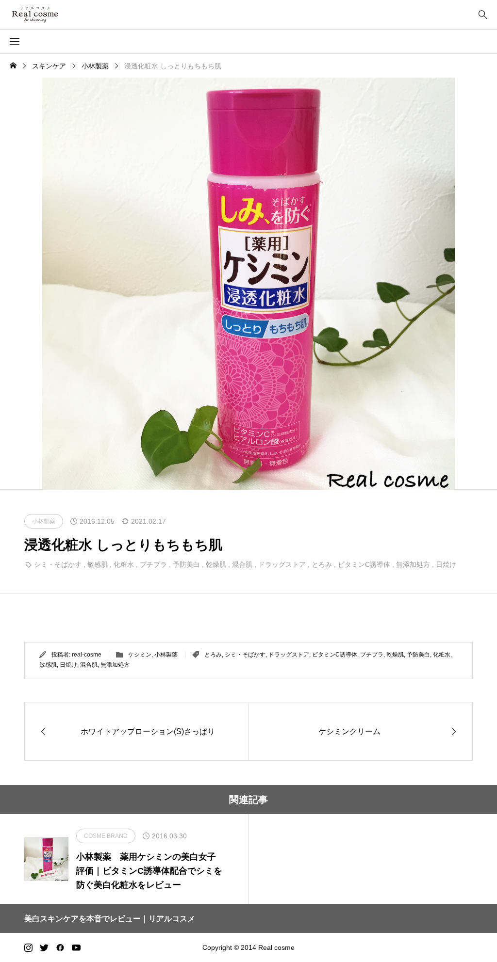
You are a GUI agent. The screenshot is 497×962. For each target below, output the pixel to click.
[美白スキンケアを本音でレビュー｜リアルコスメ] (49, 14)
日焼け (446, 564)
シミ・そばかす (58, 564)
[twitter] (44, 947)
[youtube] (76, 947)
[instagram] (28, 947)
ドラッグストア (282, 564)
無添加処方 (413, 564)
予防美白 (186, 564)
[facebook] (60, 947)
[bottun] (483, 15)
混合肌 (242, 564)
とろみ (322, 564)
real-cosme (86, 654)
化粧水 (124, 564)
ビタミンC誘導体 (364, 564)
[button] (14, 42)
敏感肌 (97, 564)
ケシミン (139, 654)
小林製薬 (166, 654)
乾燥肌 (216, 564)
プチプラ (153, 564)
